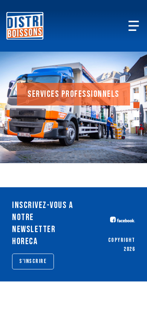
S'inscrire (33, 261)
